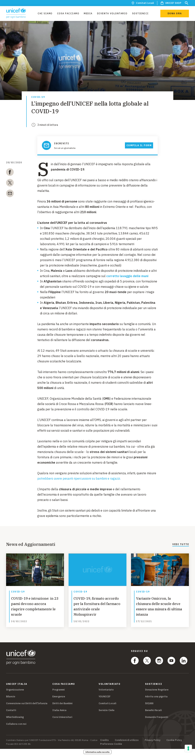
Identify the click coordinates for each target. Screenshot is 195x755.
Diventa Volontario (112, 13)
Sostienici (140, 13)
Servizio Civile (106, 710)
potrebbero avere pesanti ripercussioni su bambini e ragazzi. (79, 478)
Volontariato (106, 689)
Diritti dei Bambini (62, 703)
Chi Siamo (45, 13)
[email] (10, 194)
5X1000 (149, 703)
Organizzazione (15, 689)
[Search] (186, 3)
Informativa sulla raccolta (97, 752)
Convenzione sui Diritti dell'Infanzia (26, 703)
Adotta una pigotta (156, 696)
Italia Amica (59, 710)
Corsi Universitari (62, 717)
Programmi (58, 689)
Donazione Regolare (157, 689)
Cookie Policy (174, 740)
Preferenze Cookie (111, 744)
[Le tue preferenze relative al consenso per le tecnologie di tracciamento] (188, 748)
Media (88, 13)
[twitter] (10, 183)
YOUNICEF (104, 696)
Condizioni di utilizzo (127, 740)
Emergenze (58, 696)
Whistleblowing (15, 717)
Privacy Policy (152, 740)
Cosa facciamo (68, 13)
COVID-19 (38, 97)
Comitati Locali (145, 3)
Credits (104, 740)
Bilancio (10, 696)
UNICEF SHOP (173, 3)
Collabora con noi (16, 723)
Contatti (11, 710)
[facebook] (10, 172)
